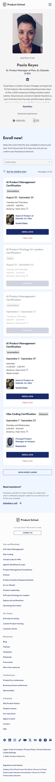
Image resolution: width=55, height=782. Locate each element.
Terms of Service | (44, 749)
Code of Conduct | (16, 749)
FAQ (5, 729)
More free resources (11, 667)
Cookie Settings (9, 752)
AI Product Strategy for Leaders (16, 595)
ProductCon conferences (13, 680)
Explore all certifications (13, 600)
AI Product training (11, 618)
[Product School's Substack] (50, 740)
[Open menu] (50, 4)
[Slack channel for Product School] (4, 740)
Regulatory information (13, 765)
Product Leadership (11, 590)
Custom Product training (13, 623)
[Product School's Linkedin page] (9, 740)
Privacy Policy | (30, 749)
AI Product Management (13, 549)
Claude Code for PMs (12, 559)
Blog (5, 642)
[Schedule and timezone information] (27, 209)
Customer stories (10, 629)
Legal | (6, 749)
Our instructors (9, 713)
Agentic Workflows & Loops (14, 564)
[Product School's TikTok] (19, 740)
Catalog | (6, 769)
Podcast (6, 647)
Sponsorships (8, 690)
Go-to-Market (9, 585)
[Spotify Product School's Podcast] (40, 740)
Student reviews (9, 708)
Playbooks (7, 657)
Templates (7, 652)
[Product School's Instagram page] (14, 740)
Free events (8, 662)
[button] (27, 106)
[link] (21, 223)
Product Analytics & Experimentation (18, 580)
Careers (6, 724)
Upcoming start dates (12, 605)
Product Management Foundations (17, 570)
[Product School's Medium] (35, 740)
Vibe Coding (8, 554)
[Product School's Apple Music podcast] (45, 740)
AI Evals (6, 575)
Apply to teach (9, 719)
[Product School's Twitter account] (30, 740)
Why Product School (11, 703)
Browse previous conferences (15, 685)
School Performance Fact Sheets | (22, 769)
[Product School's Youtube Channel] (24, 740)
